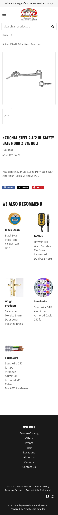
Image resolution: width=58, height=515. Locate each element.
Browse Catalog (29, 433)
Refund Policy (41, 486)
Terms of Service (14, 490)
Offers (29, 438)
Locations (29, 452)
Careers (29, 462)
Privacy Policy (24, 486)
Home (5, 34)
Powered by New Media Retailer (28, 508)
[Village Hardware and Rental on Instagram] (52, 496)
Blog (29, 448)
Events (29, 443)
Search (10, 486)
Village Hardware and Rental (32, 505)
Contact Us (29, 467)
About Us (29, 457)
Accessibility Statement (38, 490)
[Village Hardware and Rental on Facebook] (47, 496)
